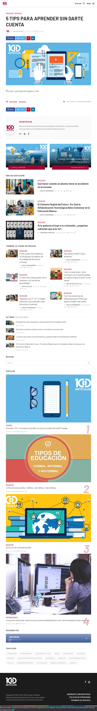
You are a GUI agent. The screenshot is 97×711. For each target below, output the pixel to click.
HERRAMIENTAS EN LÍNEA (25, 663)
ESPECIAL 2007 (68, 653)
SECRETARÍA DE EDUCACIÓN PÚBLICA (30, 658)
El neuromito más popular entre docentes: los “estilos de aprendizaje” (33, 280)
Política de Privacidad (79, 697)
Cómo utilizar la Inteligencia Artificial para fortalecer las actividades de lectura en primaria (31, 257)
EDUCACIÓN (81, 653)
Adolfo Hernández (47, 191)
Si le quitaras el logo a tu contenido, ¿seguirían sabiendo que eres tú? (63, 227)
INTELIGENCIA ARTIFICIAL (77, 658)
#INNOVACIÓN (50, 658)
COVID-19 (10, 663)
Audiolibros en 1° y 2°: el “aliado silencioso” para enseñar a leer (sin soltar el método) (32, 301)
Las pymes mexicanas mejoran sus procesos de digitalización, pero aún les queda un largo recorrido (47, 620)
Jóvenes (9, 425)
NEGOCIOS (10, 658)
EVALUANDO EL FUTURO (43, 653)
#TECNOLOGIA (12, 653)
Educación (10, 13)
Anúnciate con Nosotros (78, 694)
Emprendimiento (12, 617)
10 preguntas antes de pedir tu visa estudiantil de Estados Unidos (41, 322)
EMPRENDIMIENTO (26, 653)
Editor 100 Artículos (74, 283)
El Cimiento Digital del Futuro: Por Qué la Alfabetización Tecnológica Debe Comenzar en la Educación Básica (64, 207)
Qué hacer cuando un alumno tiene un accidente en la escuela (63, 185)
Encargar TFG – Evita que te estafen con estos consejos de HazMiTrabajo (36, 428)
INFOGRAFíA (71, 101)
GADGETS (73, 663)
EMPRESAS (61, 658)
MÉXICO (57, 653)
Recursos (18, 13)
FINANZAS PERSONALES (58, 663)
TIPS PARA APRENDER (84, 101)
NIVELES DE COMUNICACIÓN (18, 547)
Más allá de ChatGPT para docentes (74, 255)
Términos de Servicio (80, 700)
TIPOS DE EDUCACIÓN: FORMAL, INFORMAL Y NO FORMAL (31, 488)
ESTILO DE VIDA (42, 663)
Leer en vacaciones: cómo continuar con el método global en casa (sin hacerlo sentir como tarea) (77, 276)
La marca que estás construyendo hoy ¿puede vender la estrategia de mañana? (46, 337)
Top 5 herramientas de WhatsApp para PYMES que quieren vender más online (75, 299)
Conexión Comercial (47, 232)
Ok (13, 710)
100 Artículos (18, 31)
